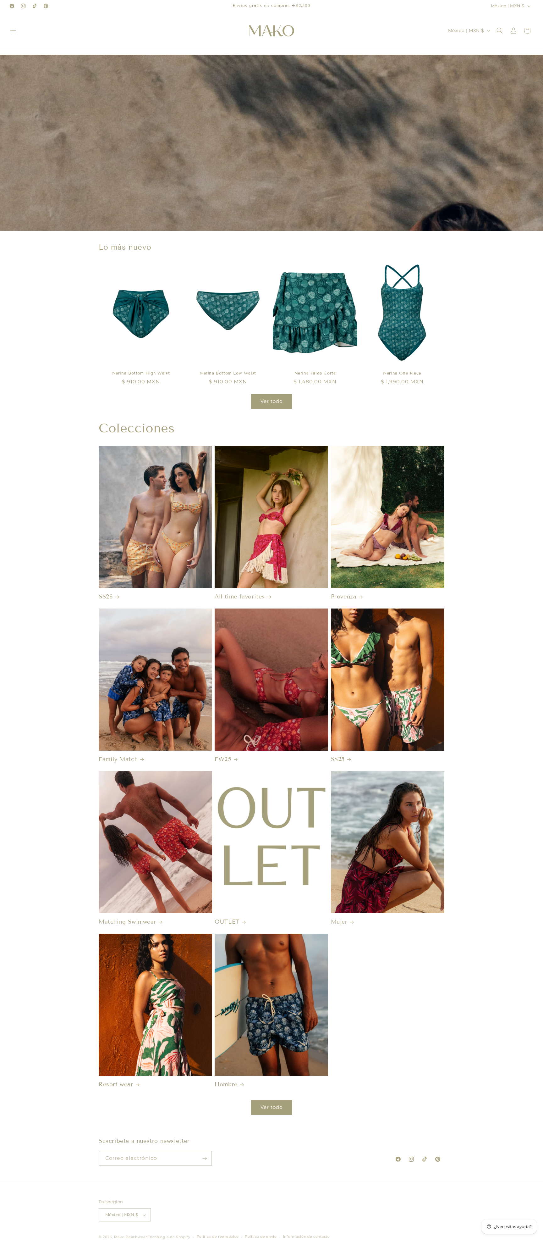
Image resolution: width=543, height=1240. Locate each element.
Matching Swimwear (127, 921)
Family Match (118, 759)
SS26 (106, 596)
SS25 (338, 759)
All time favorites (240, 596)
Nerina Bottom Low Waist (228, 373)
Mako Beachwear (131, 1237)
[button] (13, 30)
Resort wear (116, 1084)
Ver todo (271, 401)
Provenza (344, 596)
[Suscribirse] (204, 1158)
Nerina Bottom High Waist (141, 373)
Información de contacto (306, 1236)
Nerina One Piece (402, 373)
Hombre (226, 1084)
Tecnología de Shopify (169, 1237)
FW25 (223, 759)
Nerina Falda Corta (315, 373)
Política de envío (261, 1236)
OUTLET (227, 921)
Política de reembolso (218, 1236)
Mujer (339, 921)
